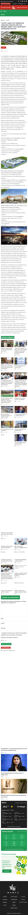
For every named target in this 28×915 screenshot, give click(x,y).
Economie (5, 899)
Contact (23, 899)
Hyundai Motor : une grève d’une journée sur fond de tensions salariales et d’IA (14, 749)
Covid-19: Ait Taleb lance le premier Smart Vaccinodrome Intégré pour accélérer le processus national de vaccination (21, 351)
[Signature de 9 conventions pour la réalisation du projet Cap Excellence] (7, 361)
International (14, 899)
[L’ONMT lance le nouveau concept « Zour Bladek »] (21, 393)
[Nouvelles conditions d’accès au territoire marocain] (7, 541)
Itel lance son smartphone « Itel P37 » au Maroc (7, 591)
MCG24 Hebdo (14, 908)
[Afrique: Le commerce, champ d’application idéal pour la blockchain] (21, 568)
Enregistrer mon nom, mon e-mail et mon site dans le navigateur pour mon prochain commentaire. (14, 634)
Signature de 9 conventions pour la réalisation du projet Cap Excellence (7, 367)
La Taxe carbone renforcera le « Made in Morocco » (20, 414)
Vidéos (14, 902)
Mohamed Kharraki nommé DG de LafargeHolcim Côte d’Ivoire (13, 796)
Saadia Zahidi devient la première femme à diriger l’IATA (12, 774)
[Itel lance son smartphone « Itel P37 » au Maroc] (7, 585)
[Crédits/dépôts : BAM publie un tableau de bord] (21, 554)
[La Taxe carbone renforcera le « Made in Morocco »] (21, 409)
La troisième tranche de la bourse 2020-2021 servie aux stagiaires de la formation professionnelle (7, 383)
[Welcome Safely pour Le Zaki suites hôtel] (7, 424)
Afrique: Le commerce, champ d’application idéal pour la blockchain (21, 574)
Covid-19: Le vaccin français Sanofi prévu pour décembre (7, 533)
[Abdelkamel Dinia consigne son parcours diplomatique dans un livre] (7, 343)
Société (7, 20)
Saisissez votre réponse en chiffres (9, 637)
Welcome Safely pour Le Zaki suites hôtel (7, 429)
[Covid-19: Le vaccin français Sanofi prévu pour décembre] (7, 482)
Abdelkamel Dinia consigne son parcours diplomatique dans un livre (6, 349)
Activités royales (23, 902)
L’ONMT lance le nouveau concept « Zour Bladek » (20, 398)
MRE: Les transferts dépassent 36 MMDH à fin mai (21, 546)
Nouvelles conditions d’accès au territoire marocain (7, 546)
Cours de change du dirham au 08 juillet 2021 (20, 429)
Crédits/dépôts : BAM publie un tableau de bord (20, 560)
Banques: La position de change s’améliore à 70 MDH (20, 591)
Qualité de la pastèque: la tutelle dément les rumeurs (7, 560)
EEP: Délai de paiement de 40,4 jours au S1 (20, 366)
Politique (5, 902)
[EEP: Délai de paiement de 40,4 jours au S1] (21, 361)
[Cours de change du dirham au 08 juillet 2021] (21, 424)
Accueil (3, 20)
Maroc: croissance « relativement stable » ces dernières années (6, 415)
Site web (3, 628)
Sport (5, 905)
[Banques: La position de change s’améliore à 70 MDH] (21, 585)
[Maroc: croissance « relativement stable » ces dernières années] (7, 409)
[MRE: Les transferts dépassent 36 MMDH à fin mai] (21, 541)
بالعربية (14, 905)
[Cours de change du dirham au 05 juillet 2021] (21, 437)
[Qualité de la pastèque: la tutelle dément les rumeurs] (7, 554)
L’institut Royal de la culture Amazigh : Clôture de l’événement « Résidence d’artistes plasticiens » (7, 400)
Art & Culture (14, 897)
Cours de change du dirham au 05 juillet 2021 (20, 443)
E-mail (3, 623)
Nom (2, 618)
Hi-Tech (23, 897)
